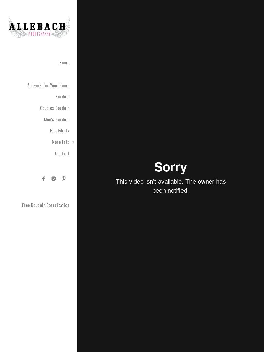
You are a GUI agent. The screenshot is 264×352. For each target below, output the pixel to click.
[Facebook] (43, 178)
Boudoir (62, 97)
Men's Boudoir (56, 119)
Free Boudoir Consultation (45, 205)
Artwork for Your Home (48, 85)
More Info (60, 142)
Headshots (59, 131)
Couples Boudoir (54, 108)
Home (64, 63)
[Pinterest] (63, 178)
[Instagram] (53, 178)
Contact (62, 153)
